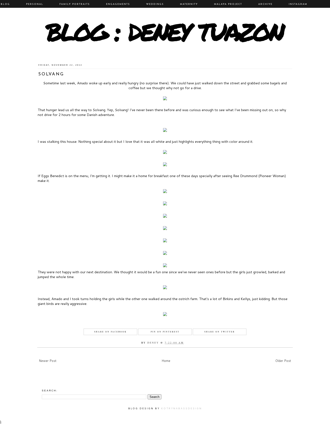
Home (166, 361)
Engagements (118, 4)
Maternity (189, 4)
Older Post (283, 361)
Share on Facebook (110, 332)
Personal (34, 4)
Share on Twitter (219, 332)
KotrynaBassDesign (181, 408)
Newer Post (48, 361)
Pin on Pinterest (165, 332)
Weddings (155, 4)
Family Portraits (74, 4)
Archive (265, 4)
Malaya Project (228, 4)
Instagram (298, 4)
